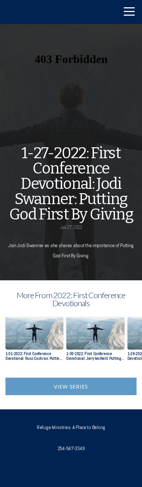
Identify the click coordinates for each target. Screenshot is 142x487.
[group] (34, 341)
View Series (71, 386)
